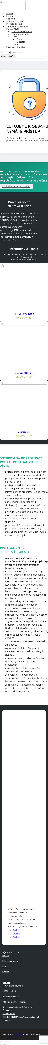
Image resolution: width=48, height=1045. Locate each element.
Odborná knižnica (15, 21)
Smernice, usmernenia (17, 26)
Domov (9, 13)
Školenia (10, 18)
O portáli (21, 42)
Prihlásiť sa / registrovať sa (16, 186)
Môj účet (5, 956)
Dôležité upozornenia (22, 31)
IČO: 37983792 (8, 1010)
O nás (14, 36)
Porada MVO (12, 29)
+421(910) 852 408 (9, 991)
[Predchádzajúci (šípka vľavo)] (1, 1044)
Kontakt (15, 44)
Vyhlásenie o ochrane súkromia (14, 1002)
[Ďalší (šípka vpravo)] (4, 1044)
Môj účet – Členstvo (15, 47)
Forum (9, 16)
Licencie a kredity (20, 34)
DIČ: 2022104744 (9, 1014)
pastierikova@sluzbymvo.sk (13, 986)
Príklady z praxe (14, 24)
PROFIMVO (18, 1034)
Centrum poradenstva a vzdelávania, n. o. (18, 1007)
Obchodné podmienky (11, 996)
